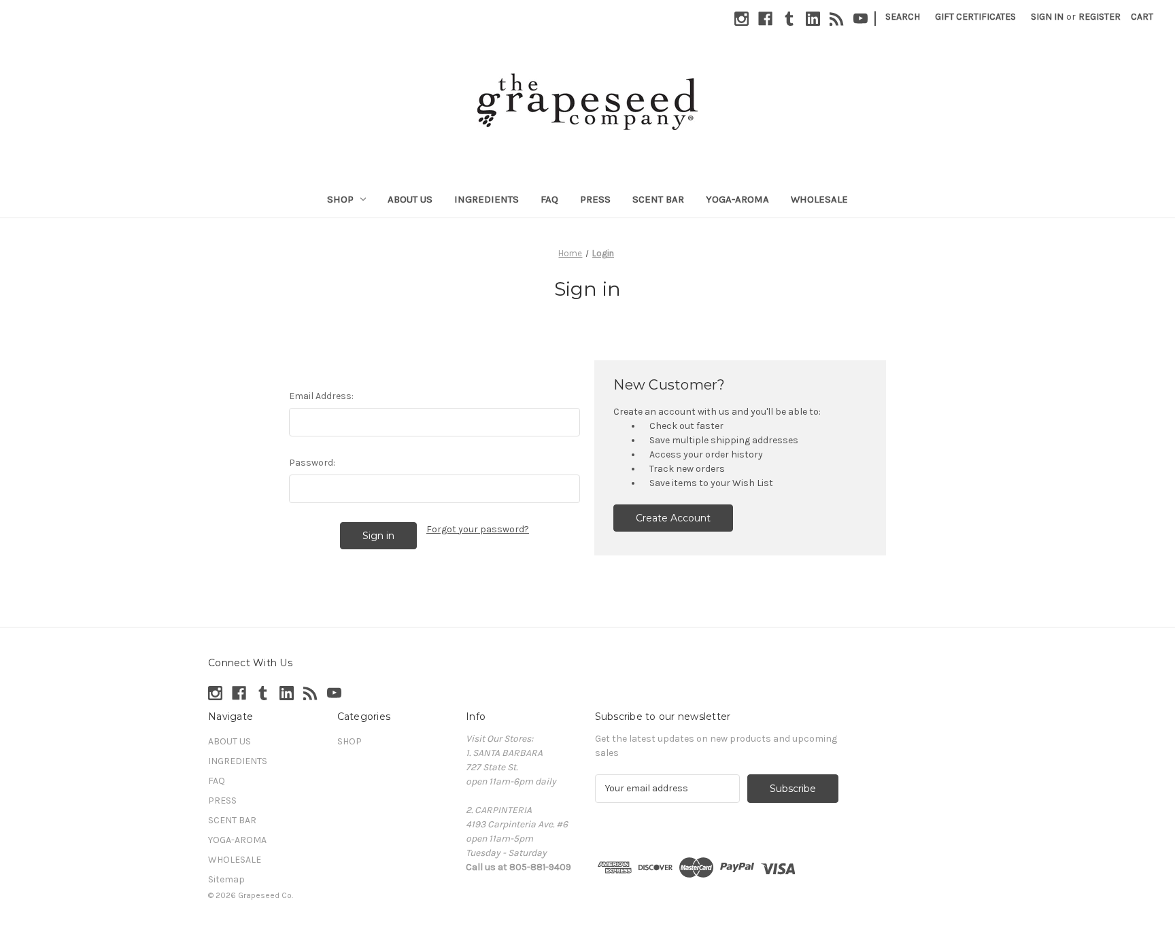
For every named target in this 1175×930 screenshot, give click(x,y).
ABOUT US (410, 199)
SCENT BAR (658, 199)
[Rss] (837, 19)
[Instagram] (741, 19)
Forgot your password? (477, 529)
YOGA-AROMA (737, 199)
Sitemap (226, 879)
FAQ (549, 199)
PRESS (595, 199)
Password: (312, 462)
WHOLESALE (819, 199)
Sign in (1047, 16)
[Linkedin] (813, 19)
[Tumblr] (789, 19)
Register (1099, 16)
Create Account (673, 518)
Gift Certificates (975, 16)
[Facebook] (765, 19)
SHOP (340, 199)
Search (902, 16)
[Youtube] (860, 19)
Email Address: (321, 396)
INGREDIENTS (486, 199)
